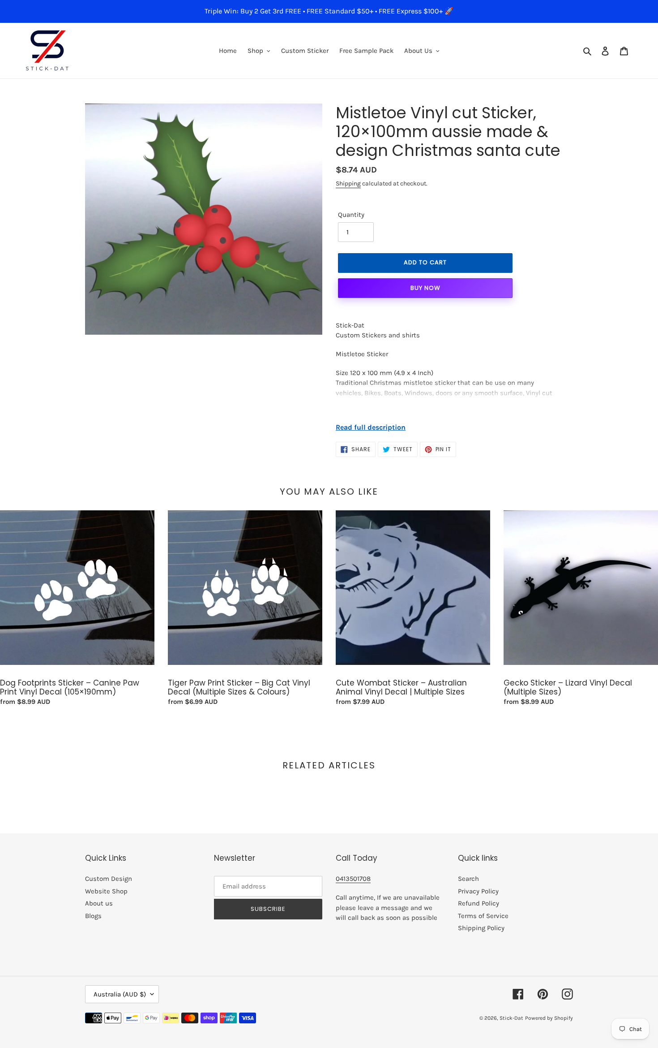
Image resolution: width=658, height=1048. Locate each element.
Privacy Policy (478, 891)
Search (468, 879)
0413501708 (353, 879)
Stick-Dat (511, 1018)
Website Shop (106, 891)
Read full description (371, 427)
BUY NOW (425, 288)
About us (99, 903)
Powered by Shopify (549, 1018)
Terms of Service (483, 916)
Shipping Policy (481, 928)
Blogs (93, 916)
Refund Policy (478, 903)
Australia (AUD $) (120, 994)
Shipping (348, 183)
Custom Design (108, 879)
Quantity (351, 215)
